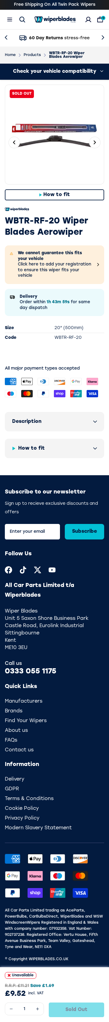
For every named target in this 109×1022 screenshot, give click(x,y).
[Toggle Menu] (10, 19)
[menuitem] (8, 570)
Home (10, 55)
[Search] (22, 19)
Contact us (19, 750)
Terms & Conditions (29, 798)
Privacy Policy (22, 818)
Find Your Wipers (26, 720)
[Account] (88, 19)
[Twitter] (37, 570)
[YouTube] (52, 570)
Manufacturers (23, 701)
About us (16, 730)
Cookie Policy (22, 808)
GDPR (12, 789)
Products (32, 55)
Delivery (14, 779)
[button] (54, 421)
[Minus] (11, 1009)
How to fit (56, 194)
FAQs (11, 740)
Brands (13, 711)
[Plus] (37, 1009)
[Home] (55, 19)
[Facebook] (8, 570)
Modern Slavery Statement (38, 828)
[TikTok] (23, 570)
